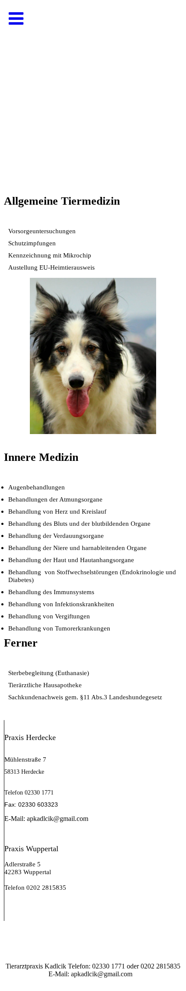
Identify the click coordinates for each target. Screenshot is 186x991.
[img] (93, 86)
